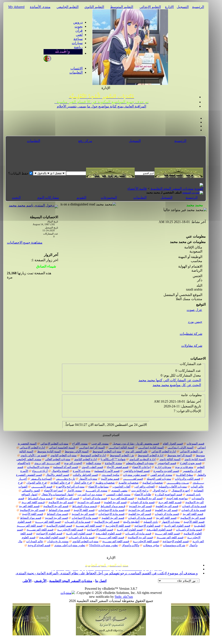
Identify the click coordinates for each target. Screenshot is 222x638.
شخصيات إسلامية (152, 482)
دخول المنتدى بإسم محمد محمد (32, 205)
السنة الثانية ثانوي (195, 459)
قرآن (79, 30)
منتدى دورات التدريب (90, 494)
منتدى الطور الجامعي (28, 459)
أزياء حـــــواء (40, 471)
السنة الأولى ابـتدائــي (181, 447)
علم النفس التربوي (136, 451)
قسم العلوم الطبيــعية (159, 529)
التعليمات (76, 72)
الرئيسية (198, 7)
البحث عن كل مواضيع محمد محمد (177, 385)
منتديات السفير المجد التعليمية (172, 188)
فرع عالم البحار (83, 482)
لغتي (79, 34)
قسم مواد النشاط (59, 510)
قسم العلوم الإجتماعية (147, 525)
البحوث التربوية (73, 463)
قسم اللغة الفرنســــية (40, 529)
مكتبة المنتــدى (110, 474)
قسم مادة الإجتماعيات (111, 510)
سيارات (77, 43)
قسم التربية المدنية (88, 502)
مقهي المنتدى (119, 490)
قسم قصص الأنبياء (117, 467)
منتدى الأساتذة (40, 7)
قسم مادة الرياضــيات (77, 521)
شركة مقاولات (191, 345)
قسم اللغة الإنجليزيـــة (70, 529)
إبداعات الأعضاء (141, 467)
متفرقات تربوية (184, 467)
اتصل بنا (100, 581)
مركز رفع (85, 141)
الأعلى (27, 581)
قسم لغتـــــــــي (133, 478)
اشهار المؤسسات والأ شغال (57, 494)
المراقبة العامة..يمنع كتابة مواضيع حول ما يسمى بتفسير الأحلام (101, 106)
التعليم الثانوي (94, 7)
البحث (16, 197)
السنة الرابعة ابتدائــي (92, 447)
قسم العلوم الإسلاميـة (59, 525)
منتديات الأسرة (81, 471)
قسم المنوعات (195, 443)
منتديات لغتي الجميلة (159, 478)
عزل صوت (194, 310)
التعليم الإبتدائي (150, 7)
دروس (78, 22)
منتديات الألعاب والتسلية (173, 486)
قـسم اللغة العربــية (33, 502)
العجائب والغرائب (144, 486)
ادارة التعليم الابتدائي (164, 451)
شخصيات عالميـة (129, 482)
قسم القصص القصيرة (29, 474)
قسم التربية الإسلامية (61, 502)
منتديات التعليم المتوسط (107, 451)
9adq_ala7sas (124, 596)
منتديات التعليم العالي (57, 459)
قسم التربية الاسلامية (150, 498)
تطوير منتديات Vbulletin (103, 545)
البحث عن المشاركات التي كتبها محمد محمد (170, 380)
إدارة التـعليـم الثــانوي (142, 459)
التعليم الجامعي (67, 7)
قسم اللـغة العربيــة (122, 498)
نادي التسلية (151, 521)
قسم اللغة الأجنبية (84, 510)
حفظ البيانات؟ (18, 173)
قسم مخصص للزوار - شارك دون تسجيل (136, 443)
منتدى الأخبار (74, 490)
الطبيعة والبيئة (131, 521)
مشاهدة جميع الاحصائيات (24, 242)
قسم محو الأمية (110, 478)
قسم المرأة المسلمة (65, 467)
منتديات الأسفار (88, 478)
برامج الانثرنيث (140, 490)
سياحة (78, 39)
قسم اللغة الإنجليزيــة (118, 525)
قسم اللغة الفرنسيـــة (89, 525)
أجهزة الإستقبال (180, 490)
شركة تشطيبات (191, 334)
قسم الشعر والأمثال (57, 474)
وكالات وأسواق (130, 545)
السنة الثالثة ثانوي (170, 459)
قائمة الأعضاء (137, 188)
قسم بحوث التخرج (190, 463)
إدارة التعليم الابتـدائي (32, 447)
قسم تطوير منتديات (135, 474)
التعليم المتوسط (121, 7)
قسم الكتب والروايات (187, 478)
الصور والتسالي (31, 490)
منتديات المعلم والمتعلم (140, 463)
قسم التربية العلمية (67, 498)
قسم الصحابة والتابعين (136, 471)
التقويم (81, 197)
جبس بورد (195, 322)
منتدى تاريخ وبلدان (58, 541)
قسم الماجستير (167, 463)
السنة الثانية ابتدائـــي (151, 447)
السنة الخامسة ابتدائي (62, 447)
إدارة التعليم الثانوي (85, 459)
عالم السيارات (34, 541)
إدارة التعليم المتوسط (150, 455)
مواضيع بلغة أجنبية (177, 498)
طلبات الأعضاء (142, 494)
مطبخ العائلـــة (184, 474)
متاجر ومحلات (151, 545)
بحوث (79, 26)
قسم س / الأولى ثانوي (34, 455)
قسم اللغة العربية (29, 506)
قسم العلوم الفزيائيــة (177, 525)
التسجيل (183, 7)
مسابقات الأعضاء (98, 486)
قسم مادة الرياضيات (95, 498)
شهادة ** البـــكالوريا (113, 459)
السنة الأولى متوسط (77, 451)
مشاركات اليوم (48, 197)
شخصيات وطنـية (105, 482)
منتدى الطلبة (93, 463)
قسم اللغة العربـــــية (167, 533)
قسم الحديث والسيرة (166, 471)
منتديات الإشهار (171, 521)
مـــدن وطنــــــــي (178, 482)
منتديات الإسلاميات (38, 467)
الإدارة (169, 7)
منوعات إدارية (163, 467)
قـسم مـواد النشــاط (40, 498)
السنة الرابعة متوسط (179, 455)
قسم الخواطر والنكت (85, 474)
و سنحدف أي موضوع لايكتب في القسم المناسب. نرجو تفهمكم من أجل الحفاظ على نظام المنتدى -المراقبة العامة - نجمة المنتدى (107, 573)
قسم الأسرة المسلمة (106, 471)
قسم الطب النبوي (92, 467)
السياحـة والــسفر (41, 478)
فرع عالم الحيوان (36, 482)
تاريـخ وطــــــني (65, 478)
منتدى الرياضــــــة (96, 490)
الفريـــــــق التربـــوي (47, 463)
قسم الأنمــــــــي (41, 486)
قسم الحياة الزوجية (39, 545)
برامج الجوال (160, 490)
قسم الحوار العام (173, 443)
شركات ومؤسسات (174, 545)
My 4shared (16, 7)
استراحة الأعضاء (53, 490)
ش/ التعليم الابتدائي (191, 451)
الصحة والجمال (60, 471)
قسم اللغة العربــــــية (29, 525)
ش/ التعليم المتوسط (122, 455)
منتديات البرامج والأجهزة (70, 486)
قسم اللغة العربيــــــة (48, 521)
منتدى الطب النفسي (118, 494)
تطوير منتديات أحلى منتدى (69, 545)
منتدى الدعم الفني (161, 474)
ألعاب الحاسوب (122, 486)
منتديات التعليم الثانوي (64, 455)
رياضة (78, 47)
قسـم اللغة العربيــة (169, 502)
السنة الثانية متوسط (49, 451)
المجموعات (109, 197)
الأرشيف (40, 581)
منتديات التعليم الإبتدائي (54, 443)
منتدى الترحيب (100, 443)
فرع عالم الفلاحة (60, 482)
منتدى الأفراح (80, 443)
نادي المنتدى (193, 494)
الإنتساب (76, 68)
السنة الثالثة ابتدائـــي (121, 447)
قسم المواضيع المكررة (168, 494)
